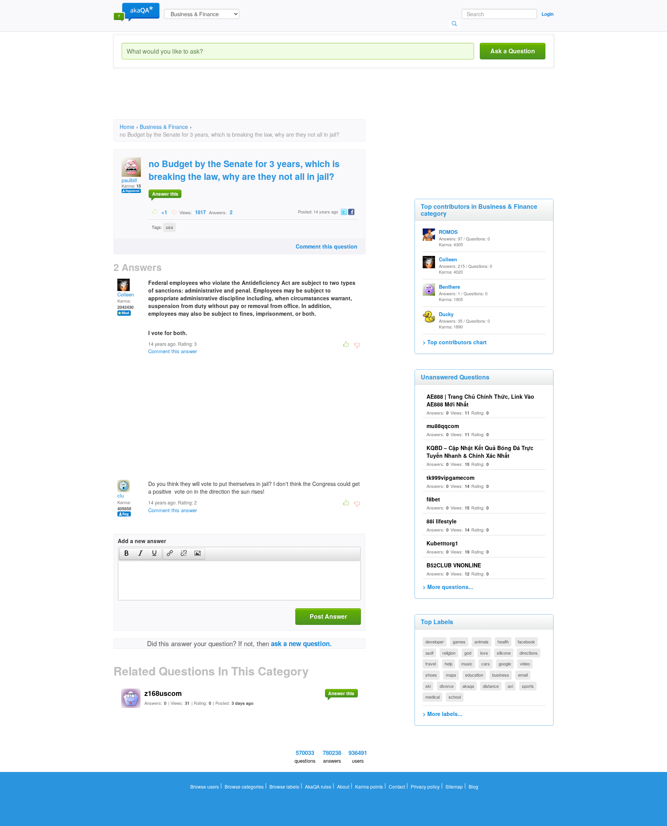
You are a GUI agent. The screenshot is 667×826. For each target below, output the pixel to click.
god (467, 653)
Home (127, 126)
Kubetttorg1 (442, 543)
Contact (397, 786)
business (500, 675)
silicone (504, 653)
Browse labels (284, 786)
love (484, 653)
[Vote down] (174, 212)
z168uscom (163, 693)
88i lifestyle (442, 521)
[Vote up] (155, 212)
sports (528, 686)
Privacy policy (425, 786)
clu (120, 495)
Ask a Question (512, 50)
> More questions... (448, 587)
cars (485, 663)
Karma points (369, 786)
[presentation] (127, 553)
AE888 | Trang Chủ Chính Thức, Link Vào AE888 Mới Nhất (480, 400)
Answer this (165, 193)
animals (481, 641)
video (525, 663)
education (474, 675)
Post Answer (328, 616)
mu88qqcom (443, 426)
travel (430, 663)
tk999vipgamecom (450, 477)
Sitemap (454, 786)
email (523, 675)
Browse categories (244, 786)
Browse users (204, 786)
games (459, 641)
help (448, 663)
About (343, 786)
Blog (473, 786)
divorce (447, 686)
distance (491, 686)
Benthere (449, 286)
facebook (526, 641)
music (466, 663)
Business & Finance (164, 126)
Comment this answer (172, 351)
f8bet (433, 499)
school (455, 697)
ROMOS (448, 231)
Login (548, 13)
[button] (126, 554)
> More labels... (442, 714)
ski (428, 686)
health (503, 641)
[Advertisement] (253, 100)
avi (510, 686)
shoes (431, 675)
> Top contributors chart (455, 342)
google (505, 663)
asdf (429, 653)
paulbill (129, 180)
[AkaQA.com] (137, 11)
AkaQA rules (318, 786)
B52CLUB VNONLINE (454, 565)
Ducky (446, 314)
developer (434, 641)
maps (451, 675)
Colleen (125, 294)
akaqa (468, 686)
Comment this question (326, 246)
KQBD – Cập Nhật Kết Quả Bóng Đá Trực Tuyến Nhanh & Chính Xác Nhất (480, 451)
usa (169, 227)
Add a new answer (142, 541)
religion (448, 653)
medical (432, 697)
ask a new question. (301, 643)
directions (529, 653)
